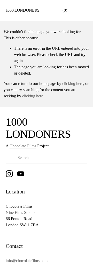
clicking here (72, 83)
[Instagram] (9, 173)
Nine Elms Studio (20, 212)
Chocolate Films (23, 146)
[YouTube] (20, 173)
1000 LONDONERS (23, 10)
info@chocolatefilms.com (27, 260)
